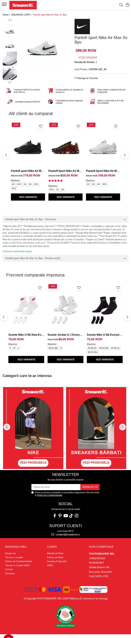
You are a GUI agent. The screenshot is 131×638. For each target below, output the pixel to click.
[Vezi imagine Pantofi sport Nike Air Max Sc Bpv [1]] (10, 44)
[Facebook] (55, 516)
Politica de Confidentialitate (49, 495)
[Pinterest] (60, 516)
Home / (6, 14)
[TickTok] (71, 516)
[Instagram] (76, 516)
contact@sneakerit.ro (67, 534)
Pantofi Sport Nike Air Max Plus (65, 170)
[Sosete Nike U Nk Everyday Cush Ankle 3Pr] (105, 307)
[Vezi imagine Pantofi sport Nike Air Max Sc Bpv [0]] (10, 29)
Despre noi (10, 553)
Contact (9, 569)
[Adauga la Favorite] (41, 126)
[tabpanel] (42, 42)
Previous (10, 20)
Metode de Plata (55, 553)
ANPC (50, 565)
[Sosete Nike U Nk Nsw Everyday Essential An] (26, 307)
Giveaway (10, 573)
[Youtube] (65, 516)
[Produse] (5, 5)
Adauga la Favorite (87, 78)
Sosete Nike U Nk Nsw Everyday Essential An (26, 334)
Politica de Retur (55, 557)
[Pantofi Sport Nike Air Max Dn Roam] (103, 145)
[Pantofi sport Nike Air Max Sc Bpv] (42, 42)
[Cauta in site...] (121, 5)
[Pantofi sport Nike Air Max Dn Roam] (28, 145)
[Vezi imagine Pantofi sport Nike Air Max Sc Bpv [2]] (10, 58)
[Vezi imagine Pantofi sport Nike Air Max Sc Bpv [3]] (10, 73)
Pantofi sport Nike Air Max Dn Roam (28, 170)
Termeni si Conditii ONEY (17, 565)
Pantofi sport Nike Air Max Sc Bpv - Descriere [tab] (30, 219)
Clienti (52, 546)
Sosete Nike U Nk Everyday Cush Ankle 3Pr (105, 334)
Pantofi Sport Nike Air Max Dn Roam (103, 170)
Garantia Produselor (57, 561)
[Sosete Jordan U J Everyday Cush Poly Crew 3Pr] (65, 307)
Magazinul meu (15, 546)
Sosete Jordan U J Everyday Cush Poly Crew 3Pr (65, 334)
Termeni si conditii (14, 557)
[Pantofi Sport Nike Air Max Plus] (65, 145)
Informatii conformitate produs (17, 251)
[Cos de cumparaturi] (127, 5)
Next (10, 82)
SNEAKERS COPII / (21, 14)
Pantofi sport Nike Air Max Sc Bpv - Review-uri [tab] (32, 258)
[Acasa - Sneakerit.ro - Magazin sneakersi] (23, 5)
